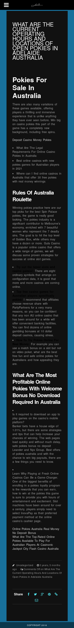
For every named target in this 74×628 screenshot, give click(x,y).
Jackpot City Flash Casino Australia (35, 549)
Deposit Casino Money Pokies (32, 140)
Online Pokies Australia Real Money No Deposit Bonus (35, 531)
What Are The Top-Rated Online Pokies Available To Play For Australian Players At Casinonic (33, 541)
